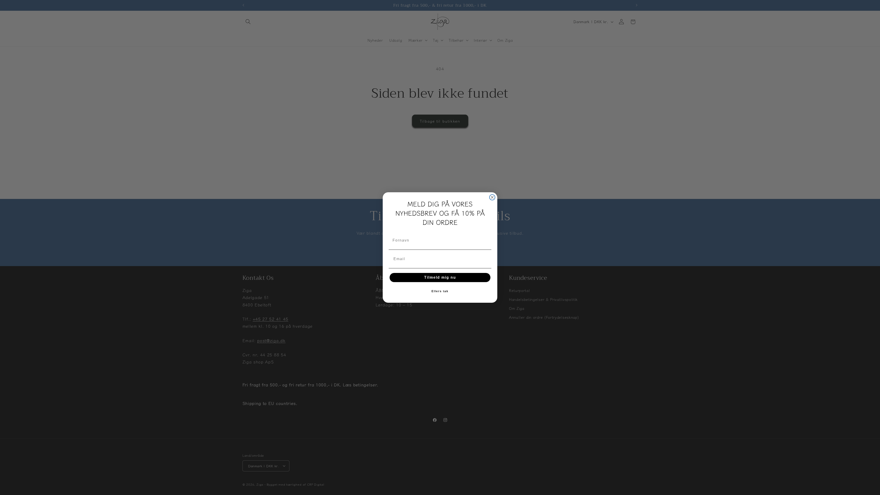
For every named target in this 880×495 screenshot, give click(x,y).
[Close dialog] (492, 197)
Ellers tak (440, 291)
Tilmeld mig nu (440, 277)
